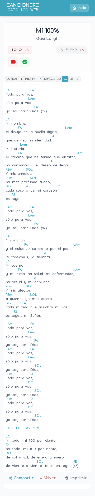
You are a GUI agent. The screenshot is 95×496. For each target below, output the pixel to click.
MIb (27, 78)
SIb (71, 78)
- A (61, 50)
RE (21, 78)
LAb (59, 78)
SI (78, 78)
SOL (53, 78)
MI (33, 78)
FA (40, 78)
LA (65, 78)
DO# (14, 78)
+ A (82, 50)
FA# (46, 78)
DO (8, 78)
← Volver (47, 478)
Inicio (82, 8)
